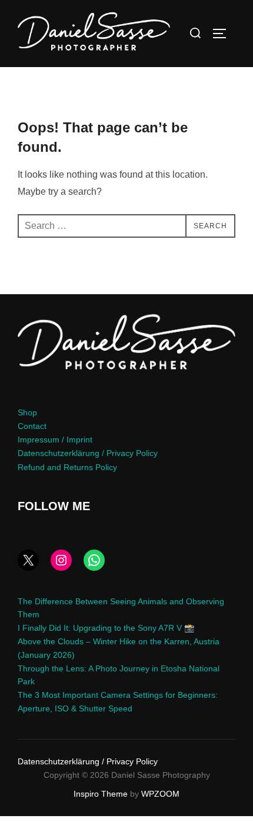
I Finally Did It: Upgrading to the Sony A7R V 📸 (106, 628)
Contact (32, 426)
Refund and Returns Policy (67, 467)
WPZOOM (160, 793)
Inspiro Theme (101, 793)
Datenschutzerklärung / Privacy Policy (88, 453)
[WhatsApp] (94, 560)
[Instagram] (61, 560)
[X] (28, 560)
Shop (27, 412)
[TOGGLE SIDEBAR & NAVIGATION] (223, 33)
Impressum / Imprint (55, 439)
